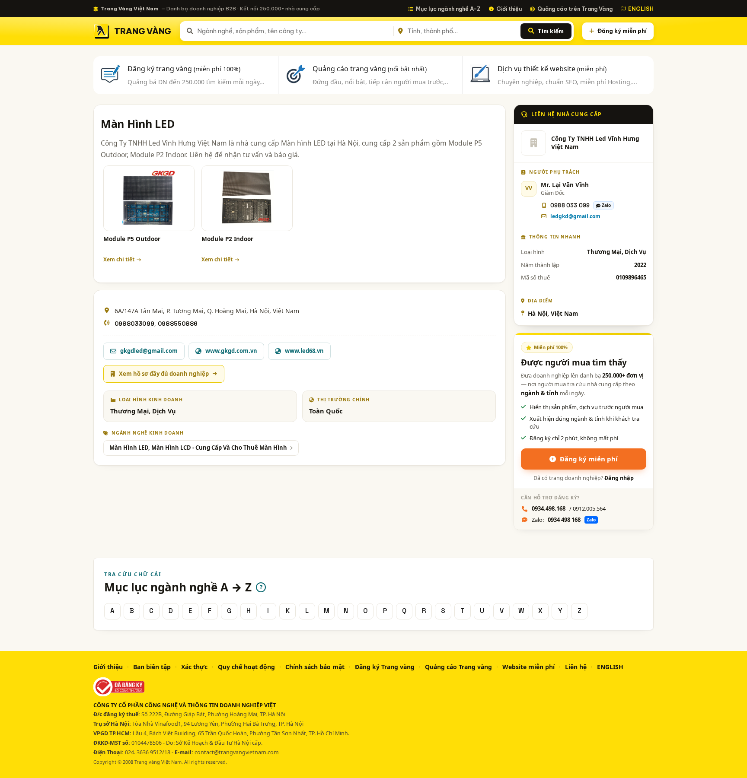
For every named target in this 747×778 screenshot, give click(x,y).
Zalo (606, 205)
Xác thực (194, 667)
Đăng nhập (619, 478)
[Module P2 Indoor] (247, 198)
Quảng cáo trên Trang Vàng (575, 8)
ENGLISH (641, 8)
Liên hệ (576, 667)
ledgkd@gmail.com (575, 216)
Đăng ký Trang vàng (385, 667)
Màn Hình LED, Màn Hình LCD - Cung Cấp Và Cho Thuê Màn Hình (198, 447)
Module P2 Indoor (227, 239)
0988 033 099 (570, 205)
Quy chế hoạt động (246, 667)
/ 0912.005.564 (569, 508)
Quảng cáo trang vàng (370, 68)
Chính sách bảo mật (315, 667)
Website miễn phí (528, 667)
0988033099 (134, 323)
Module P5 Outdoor (131, 239)
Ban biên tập (152, 667)
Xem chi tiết (118, 259)
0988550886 (178, 323)
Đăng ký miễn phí (622, 30)
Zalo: (564, 520)
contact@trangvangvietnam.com (237, 752)
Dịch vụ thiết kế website (552, 68)
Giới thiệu (509, 8)
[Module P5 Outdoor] (149, 198)
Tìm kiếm (550, 31)
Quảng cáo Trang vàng (458, 667)
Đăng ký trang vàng (184, 68)
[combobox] (294, 31)
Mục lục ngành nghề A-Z (448, 8)
